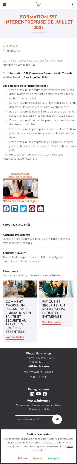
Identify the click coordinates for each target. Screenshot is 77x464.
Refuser (22, 458)
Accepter (53, 458)
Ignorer (37, 458)
